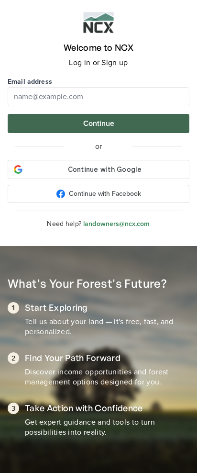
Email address (30, 82)
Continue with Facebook (105, 194)
